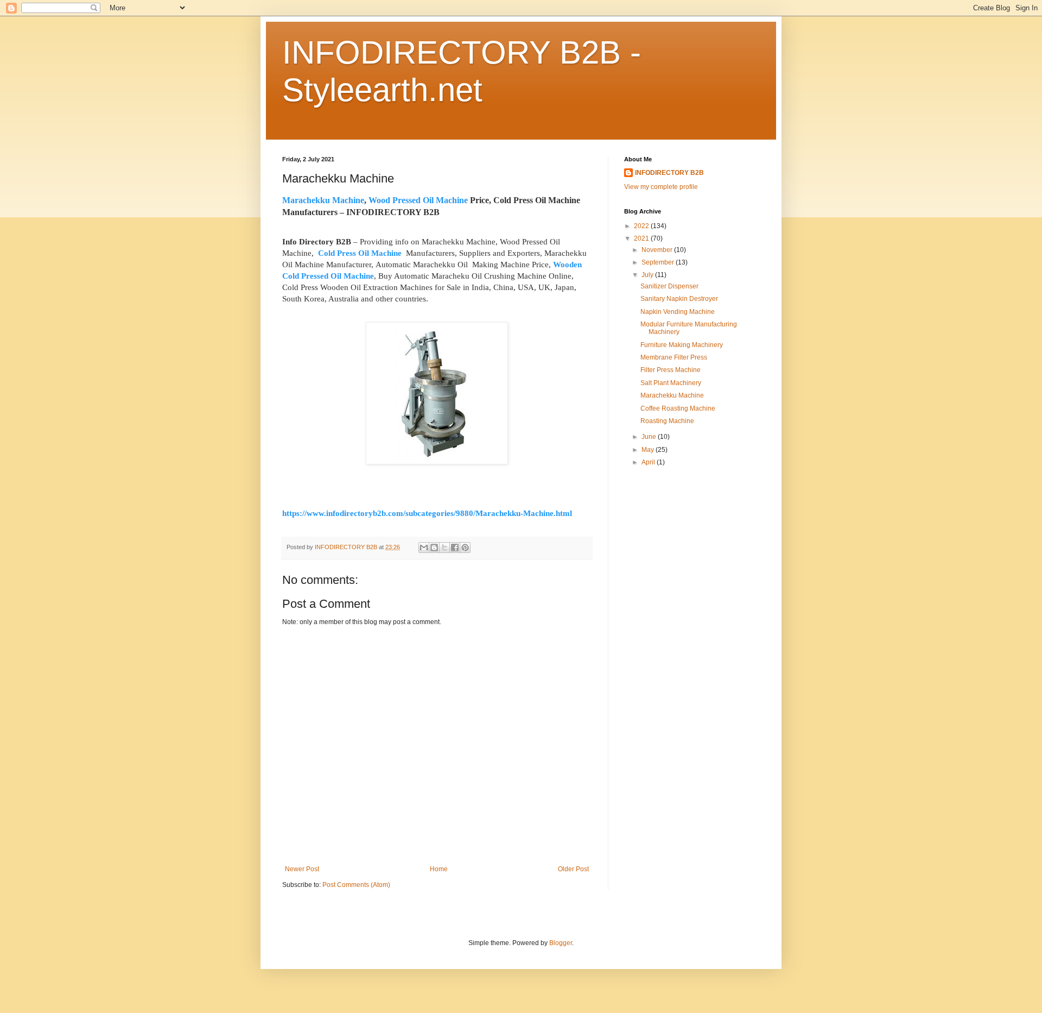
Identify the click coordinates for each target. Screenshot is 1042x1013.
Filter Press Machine (670, 370)
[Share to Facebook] (454, 547)
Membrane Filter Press (673, 357)
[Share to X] (444, 547)
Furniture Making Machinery (681, 345)
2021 (642, 238)
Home (439, 869)
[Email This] (423, 547)
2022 (642, 226)
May (648, 450)
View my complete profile (661, 187)
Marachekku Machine (323, 200)
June (649, 437)
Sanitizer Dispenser (669, 286)
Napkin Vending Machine (677, 312)
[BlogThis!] (434, 547)
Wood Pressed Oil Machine (418, 200)
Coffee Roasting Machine (677, 408)
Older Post (573, 869)
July (648, 275)
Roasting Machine (667, 421)
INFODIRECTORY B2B (669, 173)
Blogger (560, 943)
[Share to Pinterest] (465, 547)
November (657, 250)
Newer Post (302, 869)
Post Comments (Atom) (356, 885)
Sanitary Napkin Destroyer (679, 299)
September (658, 262)
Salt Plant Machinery (670, 383)
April (649, 462)
